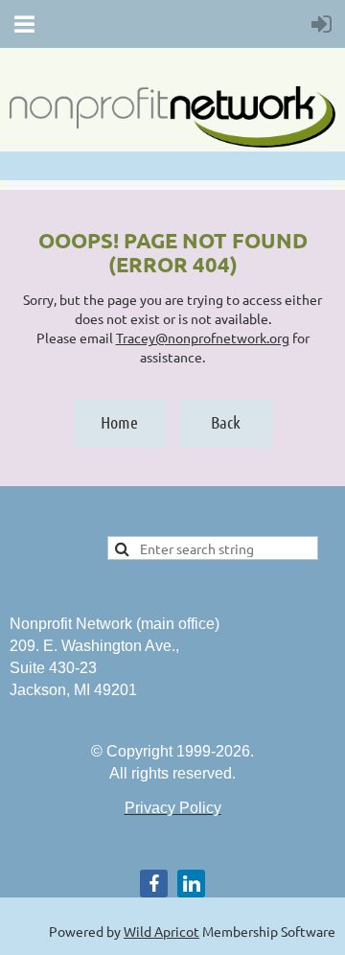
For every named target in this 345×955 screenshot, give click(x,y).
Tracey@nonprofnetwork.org (202, 337)
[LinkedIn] (191, 883)
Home (119, 421)
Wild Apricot (161, 931)
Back (226, 421)
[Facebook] (154, 883)
